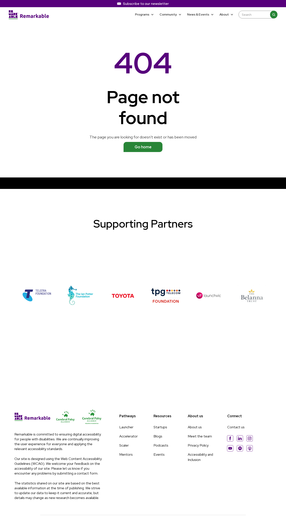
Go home (143, 146)
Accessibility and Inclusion (200, 457)
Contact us (236, 427)
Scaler (124, 445)
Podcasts (161, 445)
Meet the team (200, 436)
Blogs (158, 436)
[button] (144, 14)
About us (195, 427)
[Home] (29, 14)
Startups (160, 427)
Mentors (126, 454)
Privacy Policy (198, 445)
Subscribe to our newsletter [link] (146, 3)
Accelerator (128, 436)
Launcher (126, 427)
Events (159, 454)
